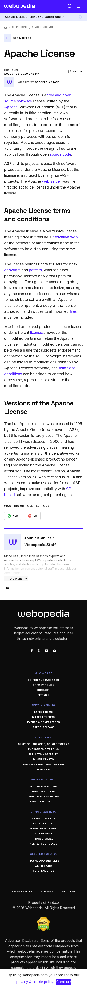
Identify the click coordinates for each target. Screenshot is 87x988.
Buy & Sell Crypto (43, 779)
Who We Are (43, 673)
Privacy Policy (43, 685)
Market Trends (43, 717)
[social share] (31, 651)
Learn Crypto (44, 737)
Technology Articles (43, 860)
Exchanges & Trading (43, 749)
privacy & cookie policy (34, 982)
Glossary (44, 769)
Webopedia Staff (47, 82)
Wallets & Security (43, 754)
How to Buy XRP (43, 791)
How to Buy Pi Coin (43, 801)
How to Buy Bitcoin (44, 786)
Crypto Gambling (43, 811)
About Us (69, 891)
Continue (63, 982)
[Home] (5, 27)
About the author (38, 538)
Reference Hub (43, 870)
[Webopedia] (19, 6)
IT (7, 38)
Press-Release (43, 727)
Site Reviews (43, 833)
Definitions (19, 27)
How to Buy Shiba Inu (43, 796)
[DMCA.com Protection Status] (43, 920)
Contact (43, 690)
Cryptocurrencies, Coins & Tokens (43, 744)
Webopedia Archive (43, 854)
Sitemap (44, 695)
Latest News (43, 712)
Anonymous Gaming (44, 828)
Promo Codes (44, 838)
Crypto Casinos (43, 818)
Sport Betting (43, 823)
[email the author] (7, 588)
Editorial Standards (43, 680)
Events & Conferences (43, 722)
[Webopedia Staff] (9, 78)
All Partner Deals (43, 843)
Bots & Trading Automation (43, 764)
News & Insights (43, 705)
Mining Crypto (43, 759)
